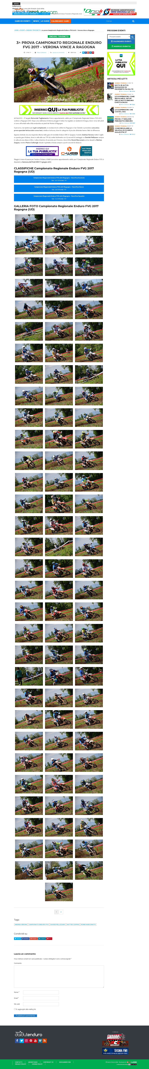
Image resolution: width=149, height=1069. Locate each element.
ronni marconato (88, 924)
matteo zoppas (73, 924)
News (36, 21)
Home (17, 30)
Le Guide (45, 21)
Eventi (22, 30)
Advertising (32, 1062)
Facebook (26, 939)
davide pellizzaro (57, 924)
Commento (18, 963)
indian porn (16, 6)
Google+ (34, 939)
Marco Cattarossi (41, 53)
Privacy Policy (20, 1064)
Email (16, 998)
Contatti (18, 1062)
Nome (16, 992)
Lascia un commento (58, 53)
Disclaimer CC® (65, 1062)
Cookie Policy (37, 1064)
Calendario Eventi (122, 41)
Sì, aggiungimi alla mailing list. (25, 1009)
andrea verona (21, 924)
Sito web (17, 1004)
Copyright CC (48, 1062)
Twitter (18, 939)
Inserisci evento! (122, 46)
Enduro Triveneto (33, 30)
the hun (15, 8)
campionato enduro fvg (39, 924)
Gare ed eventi (22, 21)
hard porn (33, 11)
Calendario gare (60, 21)
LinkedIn (42, 939)
